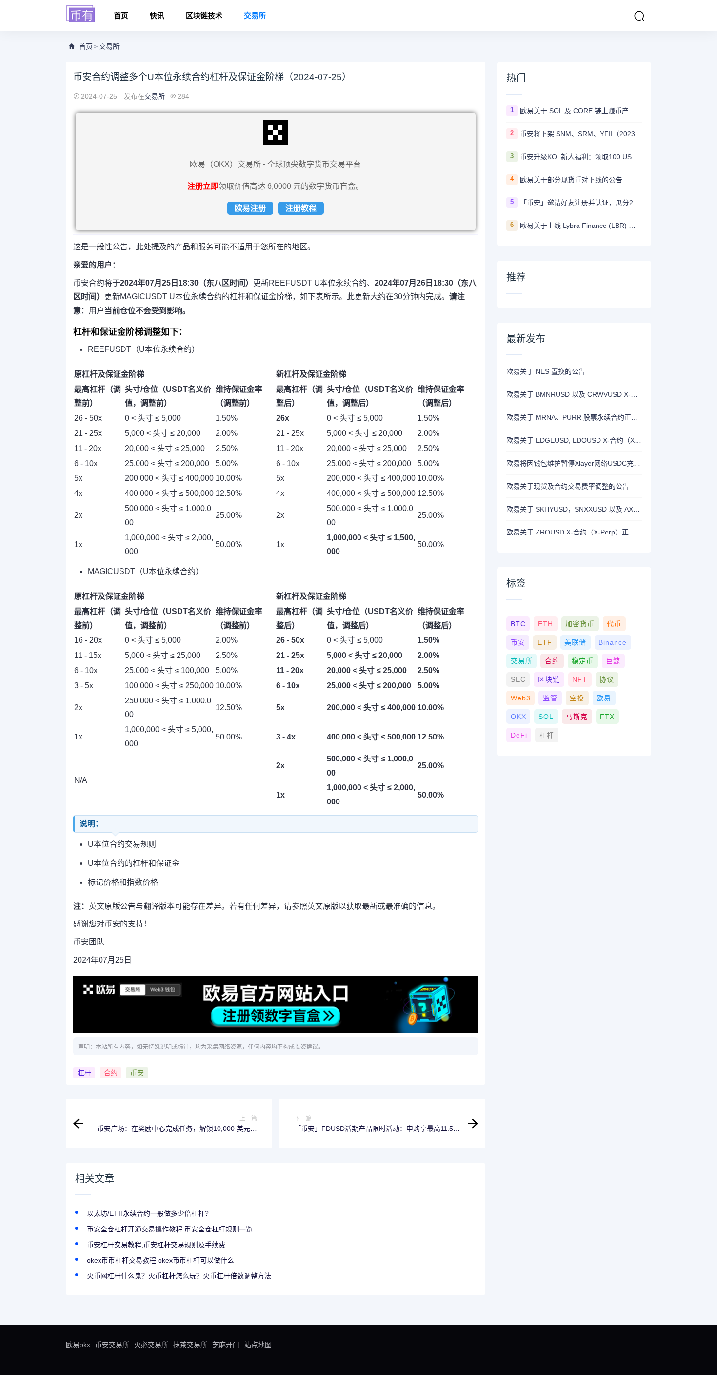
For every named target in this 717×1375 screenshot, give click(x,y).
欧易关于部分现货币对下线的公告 (571, 180)
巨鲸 (613, 661)
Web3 (521, 698)
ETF (545, 642)
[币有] (81, 14)
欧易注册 (250, 208)
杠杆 (84, 1073)
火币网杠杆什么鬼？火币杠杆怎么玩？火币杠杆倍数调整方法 (179, 1276)
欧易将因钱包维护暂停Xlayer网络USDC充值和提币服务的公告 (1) (574, 463)
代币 (614, 624)
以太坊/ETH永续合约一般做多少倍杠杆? (148, 1213)
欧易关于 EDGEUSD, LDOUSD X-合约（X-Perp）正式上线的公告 (574, 440)
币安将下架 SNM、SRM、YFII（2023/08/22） (581, 134)
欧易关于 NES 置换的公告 (545, 371)
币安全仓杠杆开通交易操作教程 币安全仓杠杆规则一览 (170, 1229)
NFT (579, 679)
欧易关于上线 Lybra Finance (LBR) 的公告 (581, 225)
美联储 (575, 642)
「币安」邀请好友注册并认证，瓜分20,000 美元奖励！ (581, 202)
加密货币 (580, 624)
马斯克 (577, 716)
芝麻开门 (225, 1345)
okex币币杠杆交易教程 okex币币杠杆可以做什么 (160, 1260)
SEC (518, 679)
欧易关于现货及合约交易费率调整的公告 (567, 486)
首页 (121, 15)
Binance (612, 642)
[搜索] (639, 16)
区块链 (549, 679)
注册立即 (203, 186)
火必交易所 (151, 1345)
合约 (111, 1073)
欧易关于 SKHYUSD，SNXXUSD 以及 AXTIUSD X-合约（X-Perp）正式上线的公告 (574, 509)
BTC (518, 624)
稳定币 (583, 661)
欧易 (604, 698)
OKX (518, 716)
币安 (137, 1073)
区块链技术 (204, 15)
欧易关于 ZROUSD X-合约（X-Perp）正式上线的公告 (574, 532)
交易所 (255, 15)
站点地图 (258, 1345)
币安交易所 (112, 1345)
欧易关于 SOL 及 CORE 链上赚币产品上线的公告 (581, 111)
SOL (546, 716)
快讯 (157, 15)
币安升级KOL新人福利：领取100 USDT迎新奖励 (581, 157)
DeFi (519, 735)
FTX (607, 716)
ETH (545, 624)
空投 (577, 698)
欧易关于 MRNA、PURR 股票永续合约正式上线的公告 (574, 417)
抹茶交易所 (190, 1345)
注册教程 (301, 208)
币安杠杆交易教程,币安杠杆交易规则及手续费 (156, 1245)
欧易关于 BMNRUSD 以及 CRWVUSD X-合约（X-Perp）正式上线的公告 (574, 394)
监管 (550, 698)
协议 (606, 679)
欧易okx (78, 1345)
